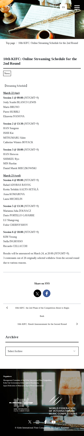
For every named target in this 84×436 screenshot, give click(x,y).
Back (42, 316)
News (7, 73)
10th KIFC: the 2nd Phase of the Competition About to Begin (42, 308)
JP (57, 7)
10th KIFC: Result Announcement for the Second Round (42, 324)
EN (63, 7)
